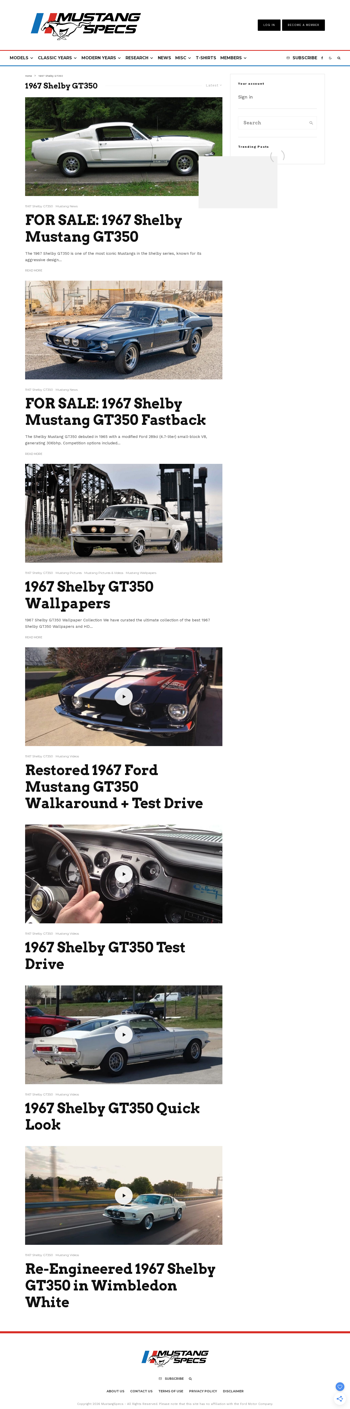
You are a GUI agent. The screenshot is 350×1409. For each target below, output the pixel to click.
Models (19, 57)
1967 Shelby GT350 (39, 206)
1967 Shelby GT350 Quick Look (112, 1116)
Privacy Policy (203, 1391)
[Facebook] (322, 58)
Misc (180, 57)
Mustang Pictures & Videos (103, 573)
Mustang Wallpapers (141, 573)
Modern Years (98, 57)
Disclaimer (233, 1391)
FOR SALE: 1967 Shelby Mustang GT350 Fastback (116, 411)
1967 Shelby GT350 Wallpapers (89, 595)
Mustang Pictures (69, 573)
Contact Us (141, 1391)
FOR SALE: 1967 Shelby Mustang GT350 (103, 228)
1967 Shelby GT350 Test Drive (105, 955)
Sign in (245, 97)
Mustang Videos (67, 756)
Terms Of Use (170, 1391)
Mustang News (67, 206)
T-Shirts (206, 57)
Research (137, 57)
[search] (311, 123)
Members (231, 57)
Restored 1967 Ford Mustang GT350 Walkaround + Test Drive (114, 787)
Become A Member (303, 25)
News (164, 57)
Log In (269, 25)
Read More (33, 270)
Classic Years (55, 57)
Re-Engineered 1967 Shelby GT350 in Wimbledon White (120, 1285)
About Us (115, 1391)
